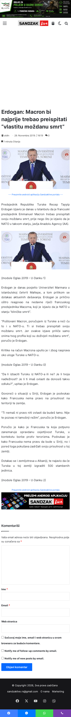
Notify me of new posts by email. (24, 658)
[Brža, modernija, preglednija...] (35, 500)
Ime (4, 589)
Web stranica (9, 621)
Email (5, 605)
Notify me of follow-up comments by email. (31, 650)
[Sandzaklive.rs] (33, 23)
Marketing (58, 691)
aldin (6, 135)
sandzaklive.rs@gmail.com (22, 691)
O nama (45, 691)
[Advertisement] (35, 67)
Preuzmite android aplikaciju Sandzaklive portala (35, 490)
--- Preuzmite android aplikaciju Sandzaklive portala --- (35, 194)
